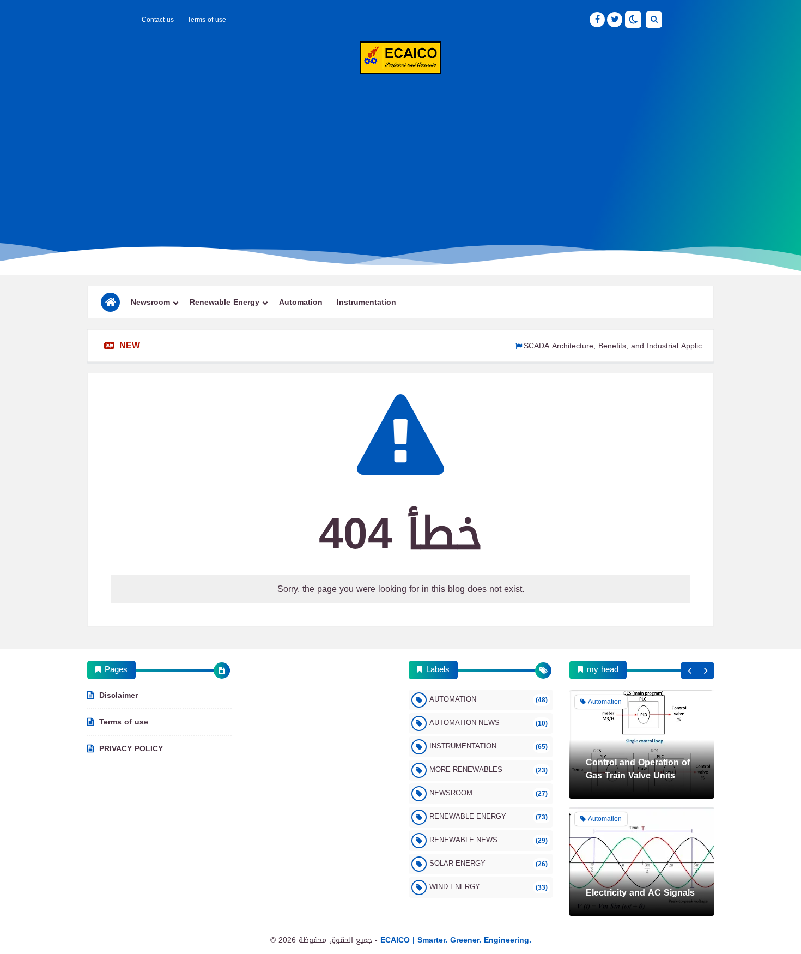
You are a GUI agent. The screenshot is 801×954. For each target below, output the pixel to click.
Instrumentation (366, 302)
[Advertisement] (400, 161)
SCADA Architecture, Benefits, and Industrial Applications (602, 346)
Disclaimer (118, 696)
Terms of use (206, 20)
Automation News (488, 722)
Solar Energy (488, 863)
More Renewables (488, 769)
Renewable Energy (224, 302)
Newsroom (150, 302)
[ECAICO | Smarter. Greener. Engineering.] (400, 57)
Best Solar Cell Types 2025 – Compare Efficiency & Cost (641, 882)
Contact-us (158, 20)
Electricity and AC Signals (640, 778)
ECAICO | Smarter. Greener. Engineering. (455, 940)
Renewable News (488, 840)
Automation (301, 302)
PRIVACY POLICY (131, 747)
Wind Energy (488, 886)
